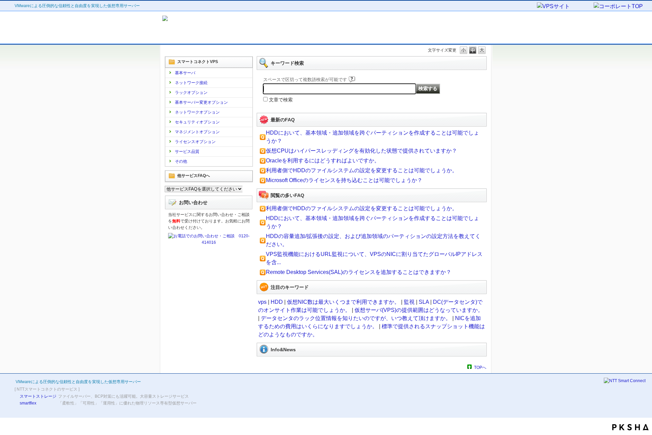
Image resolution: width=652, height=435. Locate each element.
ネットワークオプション (197, 112)
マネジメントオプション (197, 132)
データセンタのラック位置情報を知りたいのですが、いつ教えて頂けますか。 (356, 318)
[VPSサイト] (565, 6)
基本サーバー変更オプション (201, 102)
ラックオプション (191, 92)
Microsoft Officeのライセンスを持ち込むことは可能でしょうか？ (344, 180)
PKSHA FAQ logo (630, 427)
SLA (424, 302)
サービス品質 (187, 151)
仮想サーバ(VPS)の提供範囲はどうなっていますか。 (419, 310)
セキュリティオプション (197, 122)
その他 (181, 161)
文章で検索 (281, 99)
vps (262, 302)
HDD (277, 302)
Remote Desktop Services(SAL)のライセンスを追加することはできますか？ (358, 272)
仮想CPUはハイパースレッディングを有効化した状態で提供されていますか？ (361, 151)
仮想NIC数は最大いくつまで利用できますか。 (343, 302)
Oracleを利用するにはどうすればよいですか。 (323, 160)
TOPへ (480, 367)
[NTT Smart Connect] (625, 380)
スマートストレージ (38, 396)
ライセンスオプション (195, 141)
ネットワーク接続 (191, 82)
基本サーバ (185, 73)
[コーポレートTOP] (621, 6)
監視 (409, 302)
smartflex (28, 403)
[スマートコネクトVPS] (223, 27)
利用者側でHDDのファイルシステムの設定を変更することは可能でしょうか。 (361, 170)
